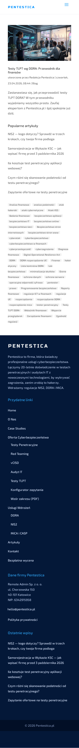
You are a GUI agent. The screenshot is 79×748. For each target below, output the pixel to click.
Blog (35, 83)
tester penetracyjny (47, 304)
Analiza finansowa (19, 204)
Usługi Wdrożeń (19, 507)
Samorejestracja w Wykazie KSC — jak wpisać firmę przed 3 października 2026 (36, 150)
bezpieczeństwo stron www (43, 232)
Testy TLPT (18, 481)
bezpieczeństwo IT (19, 221)
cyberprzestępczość (20, 249)
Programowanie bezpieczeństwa (38, 288)
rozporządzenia (24, 299)
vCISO (15, 462)
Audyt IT (16, 472)
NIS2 (14, 524)
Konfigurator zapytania (27, 489)
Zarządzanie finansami (39, 316)
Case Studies (17, 428)
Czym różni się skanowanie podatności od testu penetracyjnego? (37, 180)
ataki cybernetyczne (32, 210)
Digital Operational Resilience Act (42, 254)
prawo (12, 288)
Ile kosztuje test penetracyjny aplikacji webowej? (35, 165)
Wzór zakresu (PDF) (25, 498)
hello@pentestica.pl (21, 609)
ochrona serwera (55, 277)
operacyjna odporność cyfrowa (26, 282)
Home (12, 410)
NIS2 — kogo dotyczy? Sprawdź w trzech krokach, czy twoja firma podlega (36, 136)
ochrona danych (32, 277)
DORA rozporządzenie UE (33, 260)
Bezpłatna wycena (21, 560)
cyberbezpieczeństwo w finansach (27, 243)
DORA (12, 260)
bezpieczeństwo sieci (20, 226)
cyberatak (14, 238)
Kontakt (13, 551)
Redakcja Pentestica (41, 77)
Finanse (56, 260)
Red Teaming (20, 453)
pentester (52, 282)
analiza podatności (44, 204)
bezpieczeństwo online (46, 221)
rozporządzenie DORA (48, 299)
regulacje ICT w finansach (37, 293)
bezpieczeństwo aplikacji (48, 215)
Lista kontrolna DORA (32, 266)
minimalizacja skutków (42, 271)
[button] (66, 7)
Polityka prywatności (23, 619)
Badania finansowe (19, 215)
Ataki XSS (53, 210)
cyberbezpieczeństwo (36, 238)
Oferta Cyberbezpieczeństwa (28, 437)
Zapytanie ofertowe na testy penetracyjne (37, 192)
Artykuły (14, 542)
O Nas (12, 419)
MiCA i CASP (19, 533)
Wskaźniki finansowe (35, 310)
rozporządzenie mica (20, 304)
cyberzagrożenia (44, 249)
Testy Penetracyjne (24, 444)
